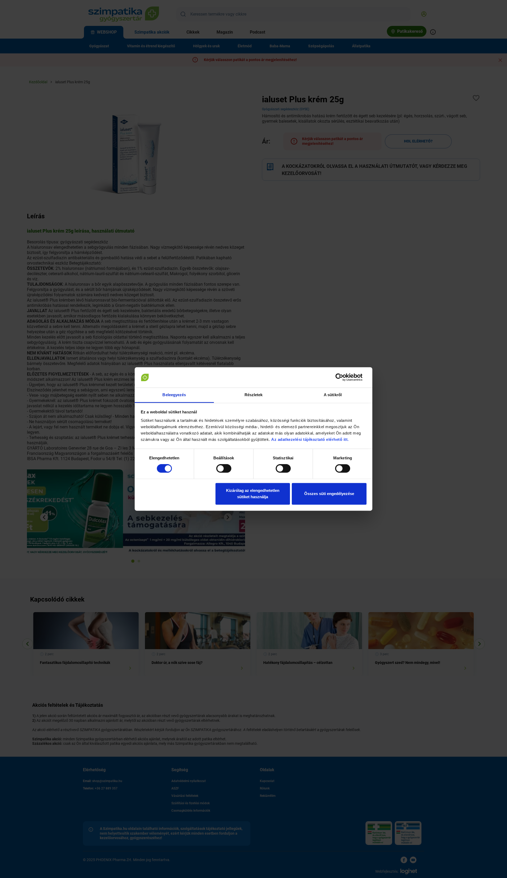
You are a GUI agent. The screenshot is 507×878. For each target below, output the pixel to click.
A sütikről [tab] (333, 394)
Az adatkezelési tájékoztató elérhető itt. (310, 439)
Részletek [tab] (254, 394)
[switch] (223, 468)
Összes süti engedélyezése (329, 493)
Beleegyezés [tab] (174, 394)
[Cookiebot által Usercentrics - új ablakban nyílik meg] (343, 377)
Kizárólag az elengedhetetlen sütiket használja (252, 493)
